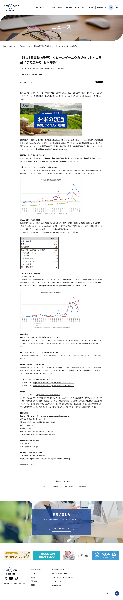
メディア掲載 (69, 486)
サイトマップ (56, 581)
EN (117, 7)
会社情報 (69, 7)
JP (111, 7)
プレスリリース (24, 46)
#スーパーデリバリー (27, 82)
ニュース (52, 7)
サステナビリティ (87, 7)
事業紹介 (61, 7)
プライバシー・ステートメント (62, 577)
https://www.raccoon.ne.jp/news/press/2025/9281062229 (53, 382)
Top (4, 46)
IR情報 (77, 7)
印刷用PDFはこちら (27, 464)
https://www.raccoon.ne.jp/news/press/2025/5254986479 (53, 386)
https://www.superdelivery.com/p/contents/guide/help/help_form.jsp (45, 458)
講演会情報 (82, 486)
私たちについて (41, 7)
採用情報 (100, 7)
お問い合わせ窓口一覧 (61, 528)
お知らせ (55, 486)
